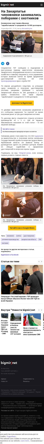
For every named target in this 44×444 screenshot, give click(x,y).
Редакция (30, 402)
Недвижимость (28, 379)
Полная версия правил (9, 428)
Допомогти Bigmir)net (22, 103)
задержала (38, 136)
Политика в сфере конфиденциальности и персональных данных (21, 407)
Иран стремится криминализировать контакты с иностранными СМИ (32, 331)
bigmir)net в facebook (9, 255)
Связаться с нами (7, 404)
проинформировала (8, 81)
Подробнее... (12, 436)
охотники (5, 243)
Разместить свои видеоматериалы (29, 404)
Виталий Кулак (27, 28)
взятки (18, 236)
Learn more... (25, 441)
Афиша (3, 379)
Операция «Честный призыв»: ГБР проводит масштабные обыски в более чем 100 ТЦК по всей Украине (20, 298)
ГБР (40, 239)
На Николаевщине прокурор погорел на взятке (20, 131)
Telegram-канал (25, 153)
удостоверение (29, 236)
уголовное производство (10, 239)
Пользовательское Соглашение (14, 406)
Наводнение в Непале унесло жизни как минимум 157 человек (15, 328)
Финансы (26, 381)
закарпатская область (28, 239)
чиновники (10, 236)
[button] (39, 261)
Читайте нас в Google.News (22, 228)
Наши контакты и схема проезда (13, 402)
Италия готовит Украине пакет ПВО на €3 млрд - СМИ (4, 327)
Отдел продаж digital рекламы (26, 410)
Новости (4, 381)
